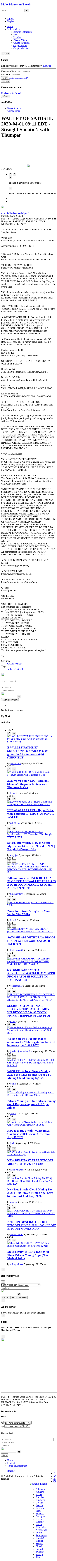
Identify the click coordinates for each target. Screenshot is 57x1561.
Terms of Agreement (17, 1465)
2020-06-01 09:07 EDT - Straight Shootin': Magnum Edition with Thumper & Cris (27, 784)
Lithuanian (41, 1527)
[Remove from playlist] (14, 733)
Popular (17, 37)
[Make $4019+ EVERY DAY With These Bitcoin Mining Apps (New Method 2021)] (31, 1246)
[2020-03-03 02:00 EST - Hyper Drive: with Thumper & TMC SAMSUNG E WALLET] (31, 804)
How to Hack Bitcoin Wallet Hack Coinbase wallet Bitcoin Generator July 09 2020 (28, 1134)
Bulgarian (40, 1500)
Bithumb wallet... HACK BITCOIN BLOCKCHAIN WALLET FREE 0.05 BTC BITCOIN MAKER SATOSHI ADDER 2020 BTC (31, 883)
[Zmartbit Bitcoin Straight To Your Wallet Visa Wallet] (31, 905)
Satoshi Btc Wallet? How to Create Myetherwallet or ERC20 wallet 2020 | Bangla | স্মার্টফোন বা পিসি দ (31, 846)
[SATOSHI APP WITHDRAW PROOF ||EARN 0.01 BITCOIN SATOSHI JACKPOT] (31, 931)
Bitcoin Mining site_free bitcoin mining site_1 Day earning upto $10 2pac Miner (31, 1104)
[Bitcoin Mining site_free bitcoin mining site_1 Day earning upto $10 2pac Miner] (31, 1095)
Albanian (40, 1489)
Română (40, 1538)
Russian (39, 1541)
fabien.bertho (16, 1234)
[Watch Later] (9, 733)
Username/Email (9, 71)
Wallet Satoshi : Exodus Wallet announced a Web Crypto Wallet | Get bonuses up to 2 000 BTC (31, 1042)
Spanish (39, 1549)
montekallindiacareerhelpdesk (15, 213)
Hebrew (40, 1521)
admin (13, 1083)
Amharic (40, 1491)
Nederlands (41, 1530)
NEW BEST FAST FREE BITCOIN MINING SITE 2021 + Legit (30, 1162)
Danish (39, 1505)
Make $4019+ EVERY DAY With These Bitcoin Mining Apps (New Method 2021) (28, 1255)
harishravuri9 (16, 950)
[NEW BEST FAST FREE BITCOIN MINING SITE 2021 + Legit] (31, 1154)
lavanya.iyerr (16, 1169)
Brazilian (40, 1497)
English (43, 1484)
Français (40, 1513)
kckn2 (13, 920)
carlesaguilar (16, 985)
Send (4, 1455)
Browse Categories (22, 32)
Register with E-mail (11, 93)
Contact (11, 1463)
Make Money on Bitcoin (16, 4)
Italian (39, 1524)
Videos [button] (10, 29)
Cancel (5, 1297)
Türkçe (39, 1554)
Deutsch (40, 1508)
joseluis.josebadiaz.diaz (21, 1051)
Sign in (10, 18)
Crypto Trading (20, 45)
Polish (39, 1532)
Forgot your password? (18, 78)
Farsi (38, 1511)
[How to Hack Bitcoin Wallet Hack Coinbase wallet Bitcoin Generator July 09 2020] (31, 1125)
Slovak (39, 1546)
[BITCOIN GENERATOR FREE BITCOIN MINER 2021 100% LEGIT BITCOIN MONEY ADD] (31, 1216)
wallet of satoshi (15, 669)
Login (4, 78)
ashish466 (15, 823)
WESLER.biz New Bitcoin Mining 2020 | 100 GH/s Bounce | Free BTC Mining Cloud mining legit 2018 (29, 1075)
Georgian (40, 1516)
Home (10, 26)
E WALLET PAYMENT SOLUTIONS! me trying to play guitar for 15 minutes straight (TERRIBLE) (27, 752)
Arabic (39, 1494)
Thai (38, 1557)
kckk (12, 793)
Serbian (39, 1543)
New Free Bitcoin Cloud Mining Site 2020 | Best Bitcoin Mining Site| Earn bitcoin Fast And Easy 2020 (30, 1193)
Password (5, 74)
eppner (13, 1202)
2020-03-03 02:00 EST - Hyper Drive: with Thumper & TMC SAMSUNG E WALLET (30, 814)
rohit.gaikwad (17, 1264)
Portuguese (41, 1535)
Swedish (40, 1551)
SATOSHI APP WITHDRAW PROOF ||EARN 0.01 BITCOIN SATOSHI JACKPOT (31, 941)
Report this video (19, 1297)
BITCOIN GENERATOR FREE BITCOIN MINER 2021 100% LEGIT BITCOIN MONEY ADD (31, 1225)
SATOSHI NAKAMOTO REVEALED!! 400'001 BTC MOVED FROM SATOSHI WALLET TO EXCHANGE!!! (31, 974)
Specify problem (9, 1285)
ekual (13, 1021)
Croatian (40, 1502)
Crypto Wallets (20, 48)
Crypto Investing (21, 42)
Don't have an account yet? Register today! (21, 65)
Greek (39, 1519)
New (15, 34)
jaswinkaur (15, 763)
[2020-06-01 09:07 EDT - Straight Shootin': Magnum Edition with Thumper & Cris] (31, 774)
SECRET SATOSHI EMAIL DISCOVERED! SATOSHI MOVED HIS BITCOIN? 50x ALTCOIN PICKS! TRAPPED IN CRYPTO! (30, 1010)
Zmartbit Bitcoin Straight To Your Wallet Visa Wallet (28, 912)
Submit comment (9, 700)
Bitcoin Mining (20, 40)
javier (13, 1143)
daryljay (14, 855)
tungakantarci (16, 894)
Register (11, 21)
